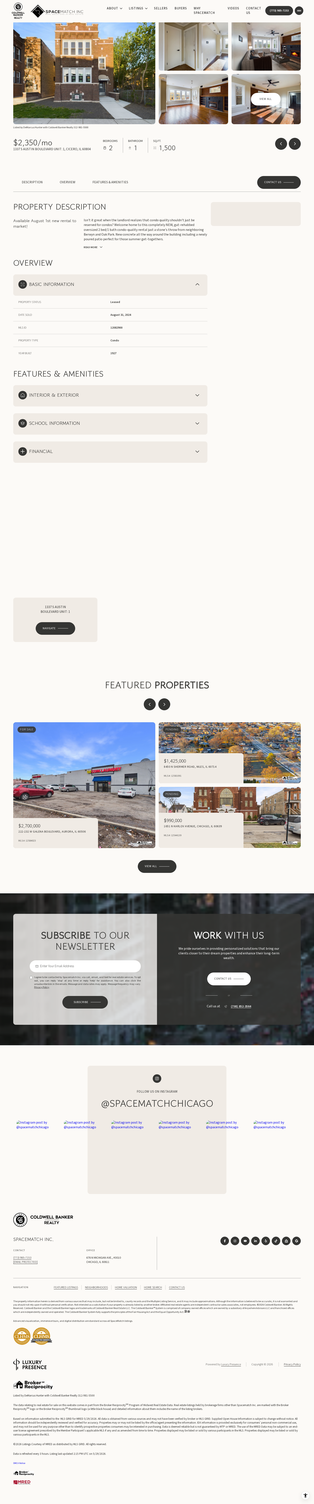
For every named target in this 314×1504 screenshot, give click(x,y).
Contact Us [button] (177, 1287)
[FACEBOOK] (224, 1241)
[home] (41, 1344)
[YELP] (265, 1241)
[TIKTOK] (276, 1241)
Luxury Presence (231, 1364)
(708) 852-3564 (241, 1006)
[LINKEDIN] (255, 1241)
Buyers (181, 8)
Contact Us (253, 10)
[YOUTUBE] (245, 1241)
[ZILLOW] (286, 1241)
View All (266, 99)
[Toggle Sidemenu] (299, 10)
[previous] (150, 704)
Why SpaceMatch (204, 10)
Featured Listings (66, 1287)
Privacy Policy (41, 987)
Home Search (153, 1287)
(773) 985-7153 (279, 11)
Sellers (161, 8)
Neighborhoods (96, 1287)
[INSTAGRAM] (235, 1241)
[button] (279, 182)
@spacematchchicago (157, 1103)
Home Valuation (126, 1287)
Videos (233, 8)
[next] (164, 704)
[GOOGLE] (296, 1241)
